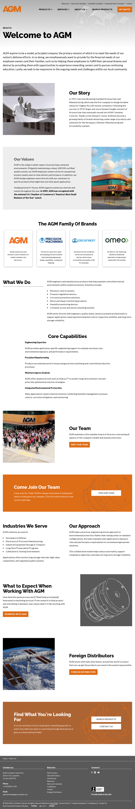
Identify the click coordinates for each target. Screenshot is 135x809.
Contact (129, 4)
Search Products (106, 719)
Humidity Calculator (95, 4)
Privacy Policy (64, 803)
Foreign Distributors (83, 672)
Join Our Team (106, 493)
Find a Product (52, 773)
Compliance (92, 803)
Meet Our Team (79, 444)
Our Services (51, 778)
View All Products (53, 776)
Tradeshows (51, 787)
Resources (65, 4)
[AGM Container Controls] (12, 7)
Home (5, 758)
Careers (50, 789)
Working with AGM (15, 614)
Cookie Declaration (79, 803)
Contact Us (106, 726)
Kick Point (54, 803)
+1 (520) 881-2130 (10, 786)
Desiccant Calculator (78, 4)
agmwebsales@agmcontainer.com (15, 794)
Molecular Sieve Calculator (114, 4)
